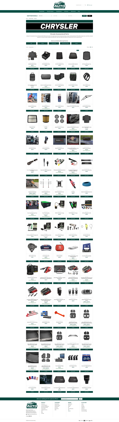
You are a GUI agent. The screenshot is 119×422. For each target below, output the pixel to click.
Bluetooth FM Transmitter (46, 387)
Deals (79, 11)
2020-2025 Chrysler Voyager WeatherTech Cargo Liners (32, 344)
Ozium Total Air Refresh (59, 106)
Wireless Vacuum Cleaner (73, 235)
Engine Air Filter (32, 127)
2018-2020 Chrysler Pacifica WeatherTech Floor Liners (59, 344)
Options (86, 89)
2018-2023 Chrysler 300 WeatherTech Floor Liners (46, 366)
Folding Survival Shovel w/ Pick (46, 235)
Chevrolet (69, 405)
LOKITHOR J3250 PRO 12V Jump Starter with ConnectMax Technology (46, 300)
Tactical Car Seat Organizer (32, 277)
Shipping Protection (44, 409)
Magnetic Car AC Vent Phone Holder (73, 106)
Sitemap (42, 413)
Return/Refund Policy (44, 407)
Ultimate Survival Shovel (59, 235)
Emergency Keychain (86, 235)
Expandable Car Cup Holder (86, 387)
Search (84, 15)
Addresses (83, 407)
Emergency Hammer (59, 322)
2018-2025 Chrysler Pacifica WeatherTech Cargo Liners (46, 344)
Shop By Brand (58, 11)
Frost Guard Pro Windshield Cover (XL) (59, 388)
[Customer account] (91, 5)
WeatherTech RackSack (87, 148)
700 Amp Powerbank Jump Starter (59, 170)
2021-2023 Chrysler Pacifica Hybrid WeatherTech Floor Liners (86, 322)
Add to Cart (32, 68)
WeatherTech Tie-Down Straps (32, 322)
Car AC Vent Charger (32, 148)
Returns (82, 405)
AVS (68, 409)
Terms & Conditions (44, 405)
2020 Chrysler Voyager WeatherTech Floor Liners (73, 322)
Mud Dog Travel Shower (32, 106)
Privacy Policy (43, 408)
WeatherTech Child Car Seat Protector (86, 127)
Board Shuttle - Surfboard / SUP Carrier (73, 344)
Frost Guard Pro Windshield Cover (73, 387)
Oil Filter (45, 127)
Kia (68, 407)
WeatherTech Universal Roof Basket (86, 300)
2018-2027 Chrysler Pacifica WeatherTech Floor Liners (87, 344)
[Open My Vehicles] (88, 5)
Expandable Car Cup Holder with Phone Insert (59, 300)
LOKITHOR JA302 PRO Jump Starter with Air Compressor (73, 278)
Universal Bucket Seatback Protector (32, 85)
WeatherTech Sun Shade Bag (86, 170)
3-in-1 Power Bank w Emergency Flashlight (32, 170)
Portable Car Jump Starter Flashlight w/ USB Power (73, 170)
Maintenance (73, 11)
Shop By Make (41, 11)
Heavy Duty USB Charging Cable (46, 170)
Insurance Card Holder (32, 387)
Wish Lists (82, 408)
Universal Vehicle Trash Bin (73, 85)
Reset (90, 15)
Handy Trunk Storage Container (45, 85)
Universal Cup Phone (45, 148)
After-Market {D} (70, 408)
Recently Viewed (84, 409)
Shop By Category (50, 11)
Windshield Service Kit (46, 322)
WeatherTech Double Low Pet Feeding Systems (73, 256)
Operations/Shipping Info (45, 406)
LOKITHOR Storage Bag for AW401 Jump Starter (59, 278)
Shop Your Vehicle (32, 15)
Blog (42, 412)
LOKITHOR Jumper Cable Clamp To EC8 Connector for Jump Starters (46, 278)
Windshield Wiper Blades (87, 106)
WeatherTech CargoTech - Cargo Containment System (73, 148)
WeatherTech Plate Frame (59, 148)
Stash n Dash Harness (86, 85)
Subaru (69, 406)
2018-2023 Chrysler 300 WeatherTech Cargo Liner (32, 366)
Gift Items (66, 11)
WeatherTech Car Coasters (59, 127)
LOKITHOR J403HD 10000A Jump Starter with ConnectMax (32, 300)
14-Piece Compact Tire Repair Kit (32, 235)
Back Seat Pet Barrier (46, 106)
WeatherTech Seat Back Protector (73, 127)
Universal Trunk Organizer (59, 85)
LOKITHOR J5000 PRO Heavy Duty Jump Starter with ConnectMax (86, 278)
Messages (82, 406)
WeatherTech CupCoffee (73, 299)
